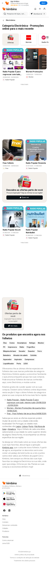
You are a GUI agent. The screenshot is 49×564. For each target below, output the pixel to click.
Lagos (18, 426)
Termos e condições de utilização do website (24, 558)
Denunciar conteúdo (9, 525)
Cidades (5, 528)
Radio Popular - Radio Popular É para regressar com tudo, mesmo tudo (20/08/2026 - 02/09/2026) (26, 402)
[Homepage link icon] (20, 476)
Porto (30, 426)
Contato (5, 522)
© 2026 (24, 552)
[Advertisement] (24, 110)
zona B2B (6, 543)
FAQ (3, 519)
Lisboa (25, 426)
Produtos (5, 531)
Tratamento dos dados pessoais (24, 561)
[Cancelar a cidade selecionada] (44, 14)
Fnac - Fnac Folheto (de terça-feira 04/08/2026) (26, 413)
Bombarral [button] (38, 14)
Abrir (43, 3)
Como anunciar (8, 540)
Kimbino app (7, 447)
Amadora (12, 429)
